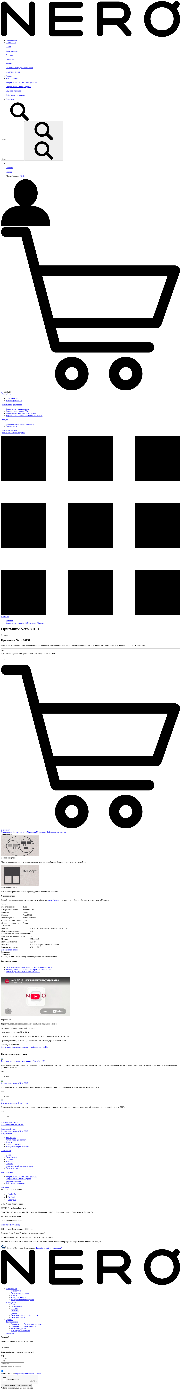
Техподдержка (12, 78)
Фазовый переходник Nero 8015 (14, 1083)
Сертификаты (11, 51)
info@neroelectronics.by (10, 1225)
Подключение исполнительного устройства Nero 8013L (29, 967)
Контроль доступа (13, 1144)
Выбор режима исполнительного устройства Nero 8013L (30, 969)
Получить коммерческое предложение (16, 1385)
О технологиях (12, 398)
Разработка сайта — (49, 1248)
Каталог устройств (14, 401)
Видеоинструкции (13, 91)
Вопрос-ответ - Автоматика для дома (21, 82)
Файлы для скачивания (15, 95)
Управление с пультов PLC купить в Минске (25, 623)
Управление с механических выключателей (24, 416)
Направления (11, 40)
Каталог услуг (12, 426)
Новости (9, 63)
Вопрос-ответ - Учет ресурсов (18, 87)
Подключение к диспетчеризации (20, 424)
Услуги (9, 1142)
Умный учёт (11, 1138)
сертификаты (53, 900)
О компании (11, 43)
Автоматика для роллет (16, 1140)
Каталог (9, 621)
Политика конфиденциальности (19, 68)
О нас (8, 47)
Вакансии (10, 59)
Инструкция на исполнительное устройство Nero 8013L (24, 1047)
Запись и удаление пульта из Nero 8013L (23, 972)
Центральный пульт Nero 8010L (14, 1103)
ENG (22, 176)
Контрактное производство (17, 1146)
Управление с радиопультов (17, 409)
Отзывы (9, 55)
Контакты (10, 99)
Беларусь (9, 168)
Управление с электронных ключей (21, 413)
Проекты (9, 76)
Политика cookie (13, 72)
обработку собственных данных (28, 1373)
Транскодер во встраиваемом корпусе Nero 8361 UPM (23, 1061)
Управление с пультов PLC (17, 411)
